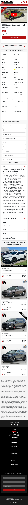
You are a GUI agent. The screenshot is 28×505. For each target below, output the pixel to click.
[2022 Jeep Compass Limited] (14, 355)
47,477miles (23, 369)
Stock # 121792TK (5, 333)
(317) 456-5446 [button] (15, 437)
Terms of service (14, 464)
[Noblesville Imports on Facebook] (11, 425)
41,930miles (23, 337)
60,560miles (23, 272)
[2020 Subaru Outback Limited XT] (14, 257)
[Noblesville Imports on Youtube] (14, 425)
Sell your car (14, 450)
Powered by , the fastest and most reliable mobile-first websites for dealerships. (14, 499)
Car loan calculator (14, 457)
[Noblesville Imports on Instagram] (16, 425)
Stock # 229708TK (5, 268)
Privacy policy (14, 460)
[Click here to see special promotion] (14, 4)
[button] (21, 2)
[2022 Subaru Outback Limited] (14, 289)
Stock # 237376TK (5, 301)
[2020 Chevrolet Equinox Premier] (14, 322)
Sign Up (14, 489)
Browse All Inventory (14, 37)
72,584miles (23, 304)
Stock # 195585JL (5, 366)
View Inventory (14, 446)
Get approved (14, 453)
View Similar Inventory (14, 41)
